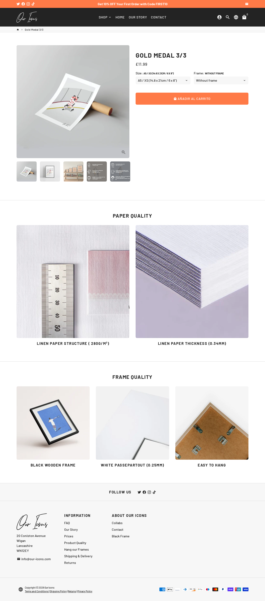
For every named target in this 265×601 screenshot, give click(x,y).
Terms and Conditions (37, 591)
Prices (68, 536)
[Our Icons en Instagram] (28, 4)
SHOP (105, 17)
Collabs (117, 523)
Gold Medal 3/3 (34, 29)
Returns (70, 563)
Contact (117, 529)
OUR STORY (138, 17)
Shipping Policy (58, 591)
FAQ (67, 523)
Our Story (71, 529)
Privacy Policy (84, 591)
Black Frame (121, 536)
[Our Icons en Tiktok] (33, 4)
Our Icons (49, 587)
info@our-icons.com (34, 559)
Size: (155, 73)
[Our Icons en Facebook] (23, 4)
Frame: (209, 73)
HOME (120, 17)
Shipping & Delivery (78, 556)
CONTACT (158, 17)
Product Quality (75, 543)
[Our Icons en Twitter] (18, 4)
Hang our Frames (76, 549)
